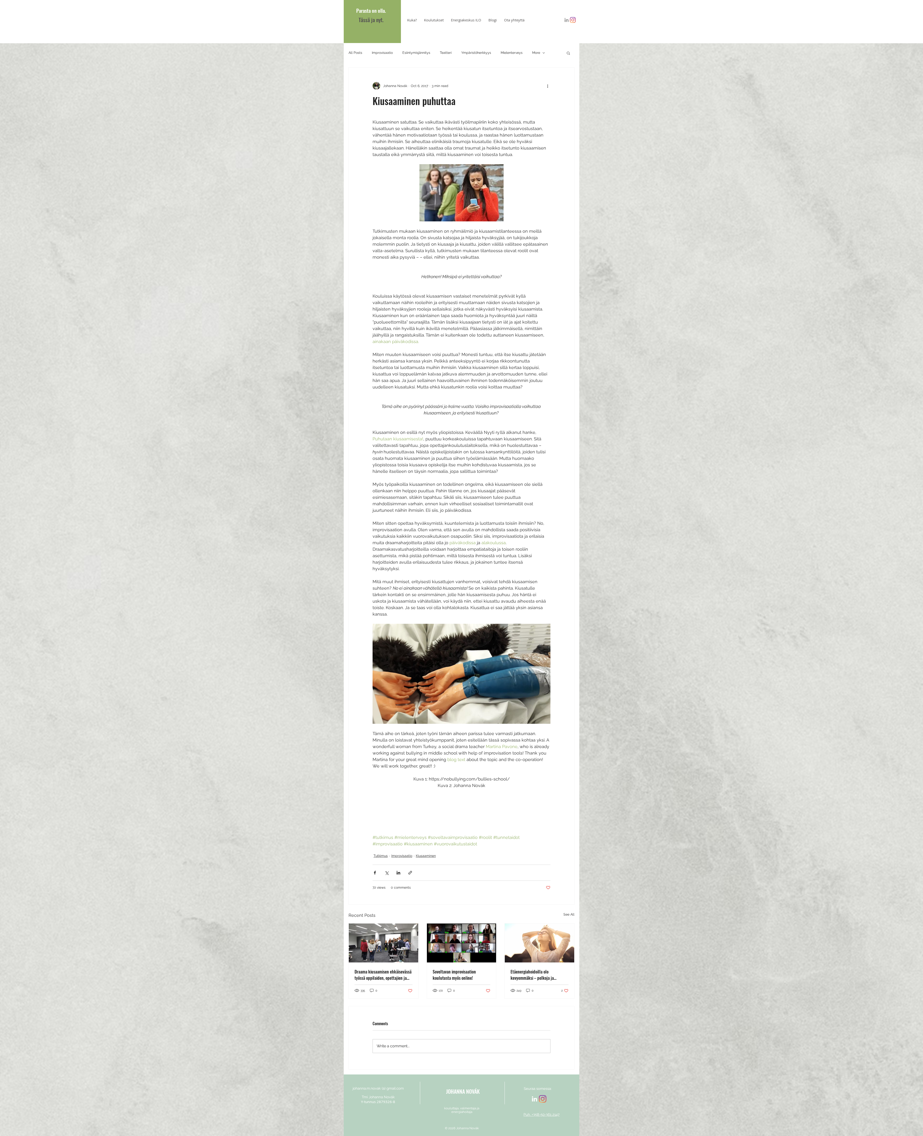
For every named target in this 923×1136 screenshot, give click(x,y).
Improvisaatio (382, 53)
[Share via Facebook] (375, 872)
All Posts (355, 53)
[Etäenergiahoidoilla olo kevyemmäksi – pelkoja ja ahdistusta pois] (539, 943)
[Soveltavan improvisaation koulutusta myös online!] (461, 943)
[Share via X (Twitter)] (386, 872)
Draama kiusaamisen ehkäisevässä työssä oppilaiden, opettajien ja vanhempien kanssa (383, 974)
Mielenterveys (512, 53)
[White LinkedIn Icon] (534, 1099)
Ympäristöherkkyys (476, 53)
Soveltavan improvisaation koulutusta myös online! (454, 974)
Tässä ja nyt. (371, 20)
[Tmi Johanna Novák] (542, 1099)
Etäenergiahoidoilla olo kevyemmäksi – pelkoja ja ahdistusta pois (532, 974)
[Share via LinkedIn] (398, 872)
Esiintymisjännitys (416, 53)
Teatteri (446, 53)
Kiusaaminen (426, 856)
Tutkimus (381, 856)
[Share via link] (410, 872)
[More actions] (547, 86)
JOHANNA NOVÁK (463, 1091)
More (536, 53)
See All (568, 914)
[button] (568, 53)
